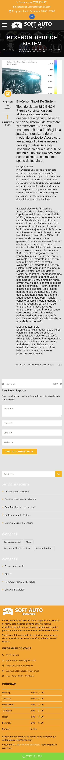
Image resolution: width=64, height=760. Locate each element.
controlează (44, 232)
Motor (29, 542)
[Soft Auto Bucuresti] (32, 25)
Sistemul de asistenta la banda (20, 499)
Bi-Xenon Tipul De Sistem (17, 515)
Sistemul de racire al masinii (19, 522)
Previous (10, 383)
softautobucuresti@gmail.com (33, 6)
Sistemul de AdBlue (44, 548)
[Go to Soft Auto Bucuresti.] (4, 49)
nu (44, 312)
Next (55, 383)
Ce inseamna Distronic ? (17, 491)
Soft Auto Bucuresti (29, 744)
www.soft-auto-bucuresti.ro (19, 665)
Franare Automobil (12, 542)
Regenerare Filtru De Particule (36, 365)
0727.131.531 (34, 756)
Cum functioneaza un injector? (20, 507)
